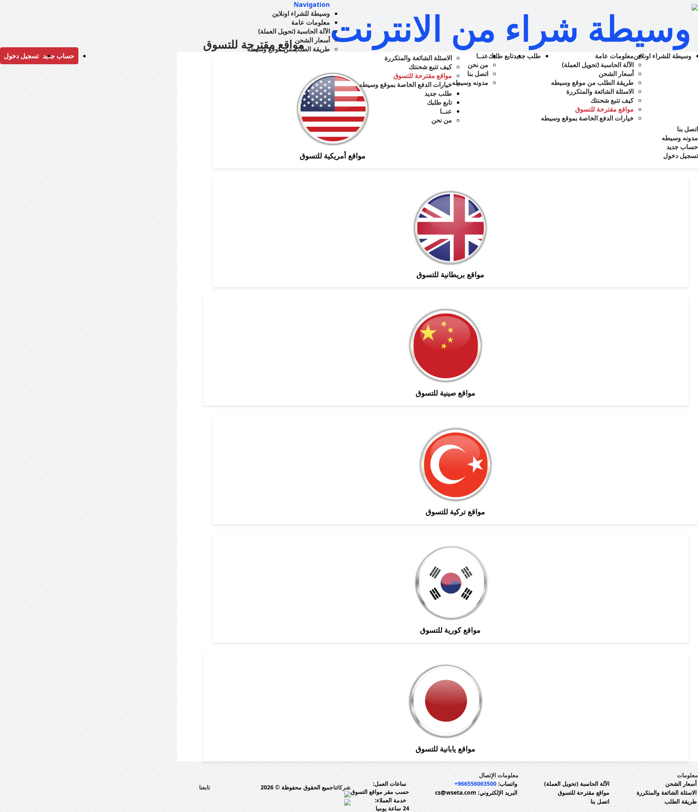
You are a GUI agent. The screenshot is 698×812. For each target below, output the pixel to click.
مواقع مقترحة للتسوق (584, 792)
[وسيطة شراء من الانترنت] (514, 27)
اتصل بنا (600, 801)
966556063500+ (475, 783)
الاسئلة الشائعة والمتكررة (667, 792)
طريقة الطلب (680, 801)
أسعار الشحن (681, 783)
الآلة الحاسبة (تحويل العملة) (577, 783)
